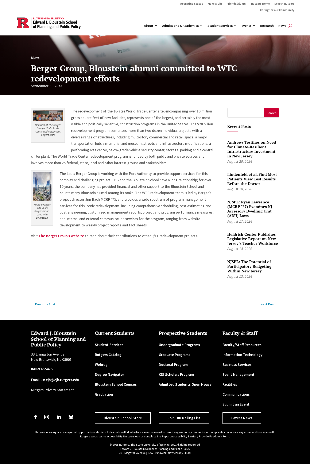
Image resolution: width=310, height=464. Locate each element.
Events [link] (246, 26)
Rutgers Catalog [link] (108, 354)
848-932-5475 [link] (42, 369)
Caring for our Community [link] (277, 10)
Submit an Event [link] (235, 404)
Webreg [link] (101, 364)
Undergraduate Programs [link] (179, 344)
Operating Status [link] (191, 3)
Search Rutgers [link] (284, 3)
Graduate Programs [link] (174, 354)
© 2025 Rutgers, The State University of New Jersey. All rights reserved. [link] (155, 444)
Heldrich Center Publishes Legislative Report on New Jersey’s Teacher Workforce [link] (252, 239)
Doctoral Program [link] (173, 364)
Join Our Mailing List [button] (184, 417)
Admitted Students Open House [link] (185, 384)
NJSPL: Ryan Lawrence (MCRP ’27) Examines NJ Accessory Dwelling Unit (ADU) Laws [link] (249, 208)
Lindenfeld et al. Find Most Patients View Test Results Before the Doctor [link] (252, 179)
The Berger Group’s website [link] (61, 235)
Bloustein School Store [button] (123, 417)
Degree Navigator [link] (109, 374)
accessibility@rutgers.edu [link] (123, 436)
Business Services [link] (237, 364)
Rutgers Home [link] (260, 3)
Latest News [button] (241, 417)
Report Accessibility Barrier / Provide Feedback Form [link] (195, 436)
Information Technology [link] (242, 354)
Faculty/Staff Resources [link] (241, 344)
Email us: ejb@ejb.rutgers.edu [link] (55, 379)
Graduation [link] (104, 394)
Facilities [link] (229, 384)
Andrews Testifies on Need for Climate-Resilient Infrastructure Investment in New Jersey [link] (251, 149)
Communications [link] (236, 394)
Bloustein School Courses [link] (116, 384)
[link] (48, 120)
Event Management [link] (238, 374)
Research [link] (267, 26)
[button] (271, 112)
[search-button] (290, 25)
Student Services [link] (220, 26)
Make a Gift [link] (215, 3)
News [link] (282, 26)
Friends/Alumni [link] (237, 3)
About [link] (148, 26)
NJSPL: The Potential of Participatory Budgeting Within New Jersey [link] (249, 266)
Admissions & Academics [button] (180, 26)
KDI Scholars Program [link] (176, 374)
